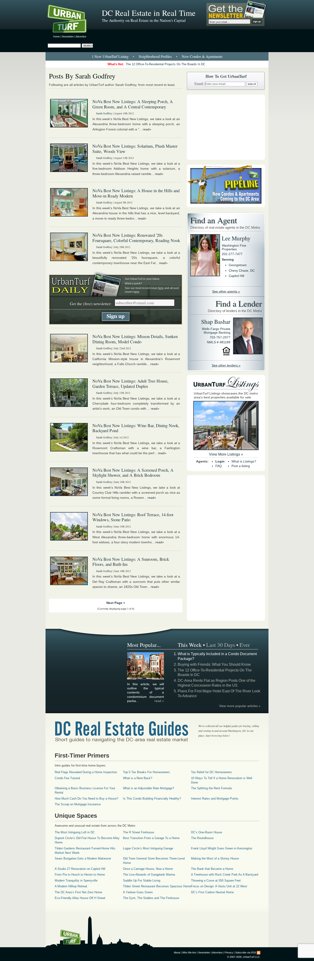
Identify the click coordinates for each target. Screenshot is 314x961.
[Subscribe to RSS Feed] (258, 952)
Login (220, 461)
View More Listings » (226, 454)
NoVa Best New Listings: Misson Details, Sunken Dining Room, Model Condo (135, 338)
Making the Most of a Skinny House (215, 858)
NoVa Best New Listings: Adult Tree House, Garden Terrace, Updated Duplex (130, 383)
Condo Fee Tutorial (67, 778)
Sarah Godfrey (104, 113)
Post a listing (240, 466)
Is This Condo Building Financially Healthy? (152, 798)
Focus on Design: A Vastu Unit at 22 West (219, 886)
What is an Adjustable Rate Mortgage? (148, 788)
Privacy (229, 952)
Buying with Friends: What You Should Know (214, 664)
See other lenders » (226, 365)
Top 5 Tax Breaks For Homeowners (146, 772)
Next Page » (115, 603)
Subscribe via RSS (245, 952)
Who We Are (189, 952)
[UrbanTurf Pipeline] (226, 206)
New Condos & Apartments (202, 56)
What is (243, 461)
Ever (245, 644)
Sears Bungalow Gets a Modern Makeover (83, 858)
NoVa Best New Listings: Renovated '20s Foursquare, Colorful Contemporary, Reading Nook (136, 237)
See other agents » (226, 291)
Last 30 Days (220, 644)
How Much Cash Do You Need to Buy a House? (86, 798)
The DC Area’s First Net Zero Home (78, 892)
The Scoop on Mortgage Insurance (78, 804)
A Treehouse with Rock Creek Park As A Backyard (224, 874)
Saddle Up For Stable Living (141, 880)
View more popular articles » (239, 706)
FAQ (218, 466)
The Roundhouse (202, 838)
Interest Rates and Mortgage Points (214, 798)
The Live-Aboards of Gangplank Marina (149, 874)
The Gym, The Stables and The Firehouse (151, 898)
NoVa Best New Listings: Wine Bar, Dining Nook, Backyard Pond (135, 428)
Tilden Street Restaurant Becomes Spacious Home (157, 886)
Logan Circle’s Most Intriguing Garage (148, 848)
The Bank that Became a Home (212, 869)
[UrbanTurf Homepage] (71, 19)
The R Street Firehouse (138, 832)
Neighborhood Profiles (155, 56)
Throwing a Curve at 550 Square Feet (216, 880)
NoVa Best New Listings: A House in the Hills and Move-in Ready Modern (136, 193)
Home (56, 36)
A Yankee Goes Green (138, 892)
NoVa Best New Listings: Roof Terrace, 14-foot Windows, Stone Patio (132, 517)
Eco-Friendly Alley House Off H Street (80, 898)
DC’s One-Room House (206, 832)
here (161, 288)
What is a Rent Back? (137, 778)
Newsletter (68, 36)
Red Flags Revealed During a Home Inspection (86, 772)
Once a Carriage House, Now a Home (148, 869)
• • (157, 56)
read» (147, 129)
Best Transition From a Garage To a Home (151, 838)
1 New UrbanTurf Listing (110, 56)
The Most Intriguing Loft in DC (75, 832)
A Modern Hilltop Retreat (71, 886)
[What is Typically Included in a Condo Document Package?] (145, 679)
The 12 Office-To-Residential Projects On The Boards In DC (165, 64)
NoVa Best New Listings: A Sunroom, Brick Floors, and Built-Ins (130, 561)
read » (159, 701)
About (177, 952)
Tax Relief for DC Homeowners (211, 772)
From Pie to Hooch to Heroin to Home (80, 874)
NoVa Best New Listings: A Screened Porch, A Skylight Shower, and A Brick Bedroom (133, 472)
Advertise (81, 36)
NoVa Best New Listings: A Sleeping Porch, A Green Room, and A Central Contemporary (132, 104)
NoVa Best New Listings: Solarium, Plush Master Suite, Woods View (134, 148)
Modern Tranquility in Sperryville (76, 880)
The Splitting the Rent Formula (211, 788)
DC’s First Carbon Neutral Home (212, 892)
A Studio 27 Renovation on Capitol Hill (80, 869)
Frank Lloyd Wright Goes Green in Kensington (221, 848)
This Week (190, 644)
